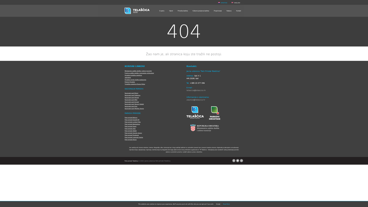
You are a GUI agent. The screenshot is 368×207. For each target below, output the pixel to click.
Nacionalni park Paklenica (132, 95)
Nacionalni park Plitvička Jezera (134, 108)
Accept (218, 204)
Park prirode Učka (130, 128)
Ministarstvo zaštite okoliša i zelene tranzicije (138, 71)
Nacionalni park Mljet (131, 100)
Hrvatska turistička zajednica (133, 75)
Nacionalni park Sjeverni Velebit (134, 104)
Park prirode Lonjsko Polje (133, 122)
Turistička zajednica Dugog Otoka (135, 84)
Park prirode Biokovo (131, 117)
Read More (226, 204)
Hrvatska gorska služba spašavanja (135, 79)
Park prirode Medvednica (132, 124)
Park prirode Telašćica (131, 161)
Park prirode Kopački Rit (132, 120)
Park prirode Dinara (131, 139)
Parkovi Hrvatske (130, 82)
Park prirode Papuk (130, 126)
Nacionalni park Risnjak (132, 97)
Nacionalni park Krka (131, 106)
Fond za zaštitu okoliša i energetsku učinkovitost (139, 73)
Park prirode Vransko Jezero (133, 133)
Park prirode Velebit (131, 131)
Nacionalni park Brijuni (131, 93)
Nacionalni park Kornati (132, 102)
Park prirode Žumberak (132, 135)
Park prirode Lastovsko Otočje (134, 137)
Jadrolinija (128, 77)
